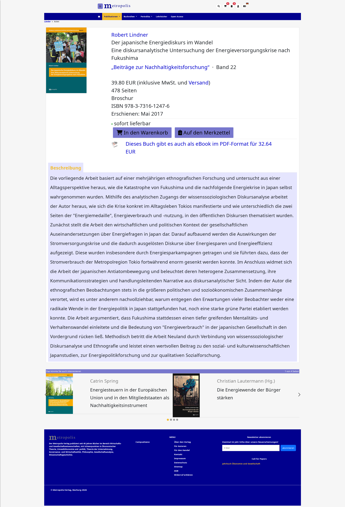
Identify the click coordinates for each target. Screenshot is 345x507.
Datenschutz (180, 462)
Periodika (146, 16)
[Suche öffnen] (218, 6)
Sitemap (178, 466)
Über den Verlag (182, 442)
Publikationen (111, 16)
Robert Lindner (129, 34)
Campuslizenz (143, 442)
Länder (47, 21)
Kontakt (178, 454)
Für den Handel (182, 450)
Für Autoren (180, 446)
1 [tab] (168, 420)
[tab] (65, 168)
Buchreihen (129, 16)
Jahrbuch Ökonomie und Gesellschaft (241, 463)
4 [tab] (177, 420)
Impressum (180, 458)
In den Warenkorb (145, 132)
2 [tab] (171, 420)
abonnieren (288, 447)
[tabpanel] (109, 393)
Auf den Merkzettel (206, 132)
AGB (176, 470)
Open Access (177, 16)
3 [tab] (174, 420)
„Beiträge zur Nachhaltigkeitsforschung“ (160, 66)
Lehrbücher (161, 16)
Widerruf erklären (183, 474)
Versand (199, 82)
